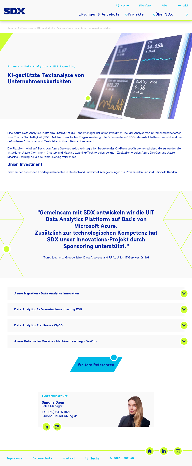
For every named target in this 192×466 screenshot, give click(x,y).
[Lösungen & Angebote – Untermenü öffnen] (125, 15)
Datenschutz (42, 458)
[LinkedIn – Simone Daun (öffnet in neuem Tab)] (46, 426)
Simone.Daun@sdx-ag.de (59, 416)
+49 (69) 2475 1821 (56, 412)
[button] (184, 293)
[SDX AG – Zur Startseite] (14, 11)
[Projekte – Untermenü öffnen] (153, 15)
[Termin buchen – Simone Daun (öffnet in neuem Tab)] (57, 426)
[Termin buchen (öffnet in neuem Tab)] (178, 451)
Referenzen (25, 28)
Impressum (14, 458)
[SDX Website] (149, 451)
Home (11, 28)
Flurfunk (145, 5)
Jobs (164, 5)
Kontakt (183, 5)
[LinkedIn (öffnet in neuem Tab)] (164, 451)
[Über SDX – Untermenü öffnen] (186, 15)
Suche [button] (125, 5)
